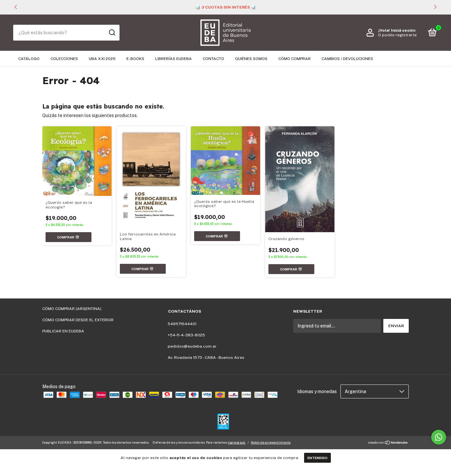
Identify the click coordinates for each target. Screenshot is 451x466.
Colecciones (64, 58)
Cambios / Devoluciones (347, 58)
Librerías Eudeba (173, 58)
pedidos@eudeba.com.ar (192, 346)
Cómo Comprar (294, 58)
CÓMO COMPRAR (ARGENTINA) (71, 308)
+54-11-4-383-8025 (186, 335)
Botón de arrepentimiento (271, 442)
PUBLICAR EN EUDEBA (63, 331)
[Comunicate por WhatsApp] (438, 437)
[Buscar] (111, 33)
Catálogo (29, 58)
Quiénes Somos (251, 58)
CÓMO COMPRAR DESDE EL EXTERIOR (78, 320)
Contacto (213, 58)
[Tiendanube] (388, 443)
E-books (135, 58)
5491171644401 (182, 324)
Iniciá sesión (403, 30)
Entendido (317, 458)
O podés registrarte (397, 35)
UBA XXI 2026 (102, 58)
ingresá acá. (237, 442)
